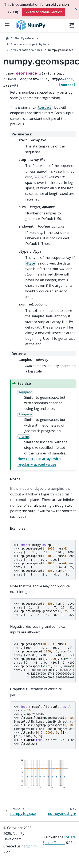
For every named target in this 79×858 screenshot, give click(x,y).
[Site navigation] (7, 25)
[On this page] (72, 25)
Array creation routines (26, 50)
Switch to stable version (43, 12)
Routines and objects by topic (30, 44)
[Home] (7, 38)
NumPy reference (27, 38)
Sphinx (31, 846)
